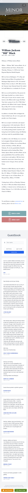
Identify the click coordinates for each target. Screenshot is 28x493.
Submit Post (14, 252)
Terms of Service (18, 486)
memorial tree (19, 201)
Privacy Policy (10, 486)
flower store (18, 203)
